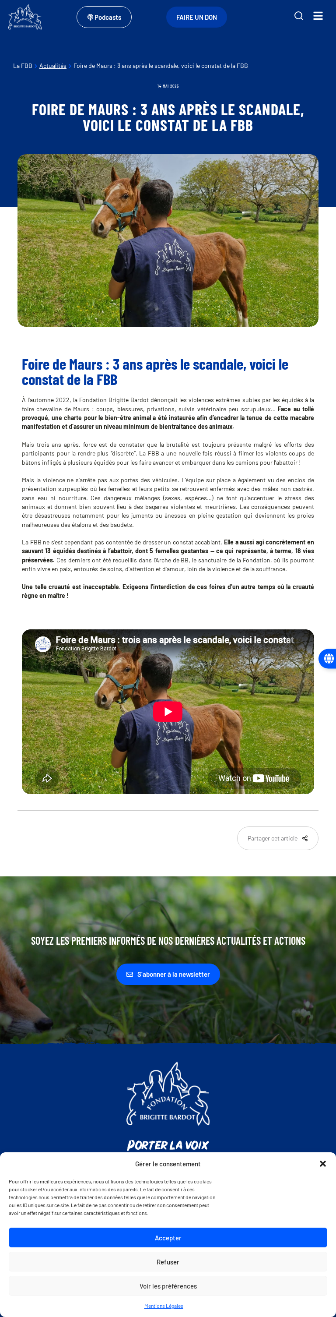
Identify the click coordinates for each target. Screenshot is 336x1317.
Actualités (52, 65)
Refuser (168, 1262)
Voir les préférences (168, 1286)
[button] (322, 1163)
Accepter (168, 1238)
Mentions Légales (163, 1306)
